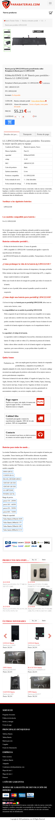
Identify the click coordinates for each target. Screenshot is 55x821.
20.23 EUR (6, 582)
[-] (15, 117)
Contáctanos (46, 83)
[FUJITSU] (15, 546)
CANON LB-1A (8, 475)
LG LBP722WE (8, 490)
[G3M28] (15, 633)
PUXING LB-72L (9, 494)
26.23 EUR (6, 607)
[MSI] (15, 542)
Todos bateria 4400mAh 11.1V (12, 530)
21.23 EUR (31, 582)
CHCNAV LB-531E (9, 483)
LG (42, 21)
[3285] (15, 682)
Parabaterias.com (9, 363)
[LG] (34, 542)
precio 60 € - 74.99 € (9, 512)
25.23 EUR (31, 607)
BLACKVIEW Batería (35, 667)
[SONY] (21, 542)
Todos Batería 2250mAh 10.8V (12, 519)
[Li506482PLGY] (40, 658)
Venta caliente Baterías (38, 101)
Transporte (27, 134)
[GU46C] (40, 633)
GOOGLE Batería (8, 643)
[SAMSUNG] (8, 546)
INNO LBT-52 (7, 472)
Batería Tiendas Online (12, 21)
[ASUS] (34, 546)
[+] (23, 117)
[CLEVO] (21, 546)
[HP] (8, 542)
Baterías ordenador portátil (30, 21)
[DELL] (47, 542)
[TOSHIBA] (27, 542)
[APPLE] (40, 546)
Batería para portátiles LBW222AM (16, 25)
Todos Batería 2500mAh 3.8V (12, 526)
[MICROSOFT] (40, 542)
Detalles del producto (11, 134)
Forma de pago (43, 134)
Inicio (44, 560)
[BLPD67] (15, 658)
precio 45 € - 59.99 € (9, 508)
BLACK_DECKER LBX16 (11, 479)
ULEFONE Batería (9, 692)
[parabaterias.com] (27, 4)
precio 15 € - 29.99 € (9, 501)
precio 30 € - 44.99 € (9, 504)
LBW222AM (8, 207)
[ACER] (27, 546)
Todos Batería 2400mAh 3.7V (12, 522)
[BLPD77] (40, 682)
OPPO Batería (7, 667)
